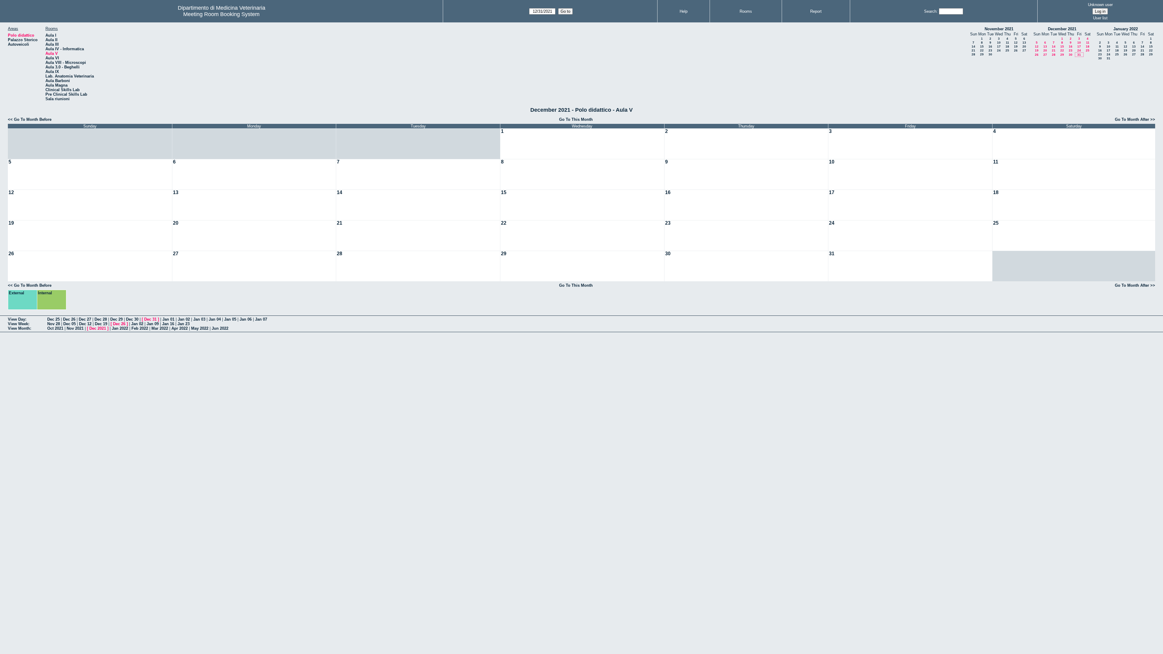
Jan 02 (184, 319)
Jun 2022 (220, 328)
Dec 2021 (97, 328)
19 (1016, 46)
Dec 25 (53, 319)
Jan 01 (168, 319)
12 (1016, 42)
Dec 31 (150, 319)
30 (990, 54)
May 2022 (199, 328)
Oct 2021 (55, 328)
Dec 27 (85, 319)
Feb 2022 (139, 328)
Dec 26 (69, 319)
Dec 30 (132, 319)
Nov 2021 (75, 328)
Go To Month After (1132, 119)
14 (973, 46)
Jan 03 (199, 319)
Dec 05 (69, 324)
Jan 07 (261, 319)
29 (982, 54)
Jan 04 (215, 319)
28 (973, 54)
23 (990, 50)
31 (1079, 54)
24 (999, 50)
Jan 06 (246, 319)
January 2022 (1125, 29)
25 (1007, 50)
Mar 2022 (159, 328)
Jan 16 (168, 324)
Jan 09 (153, 324)
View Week (18, 324)
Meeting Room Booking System (221, 14)
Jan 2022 (120, 328)
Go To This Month (576, 119)
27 (1024, 50)
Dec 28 (100, 319)
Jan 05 (230, 319)
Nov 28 (53, 324)
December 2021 (1062, 29)
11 (1007, 42)
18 (1007, 46)
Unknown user (1100, 4)
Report (816, 11)
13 (1024, 42)
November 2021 (999, 29)
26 (1016, 50)
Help (684, 11)
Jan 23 (183, 324)
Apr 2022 (179, 328)
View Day (16, 319)
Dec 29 (116, 319)
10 (999, 42)
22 (982, 50)
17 (999, 46)
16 (990, 46)
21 (973, 50)
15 (982, 46)
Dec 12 (85, 324)
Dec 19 (101, 324)
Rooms (746, 11)
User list (1100, 18)
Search (930, 11)
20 (1024, 46)
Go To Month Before (32, 119)
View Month (19, 328)
